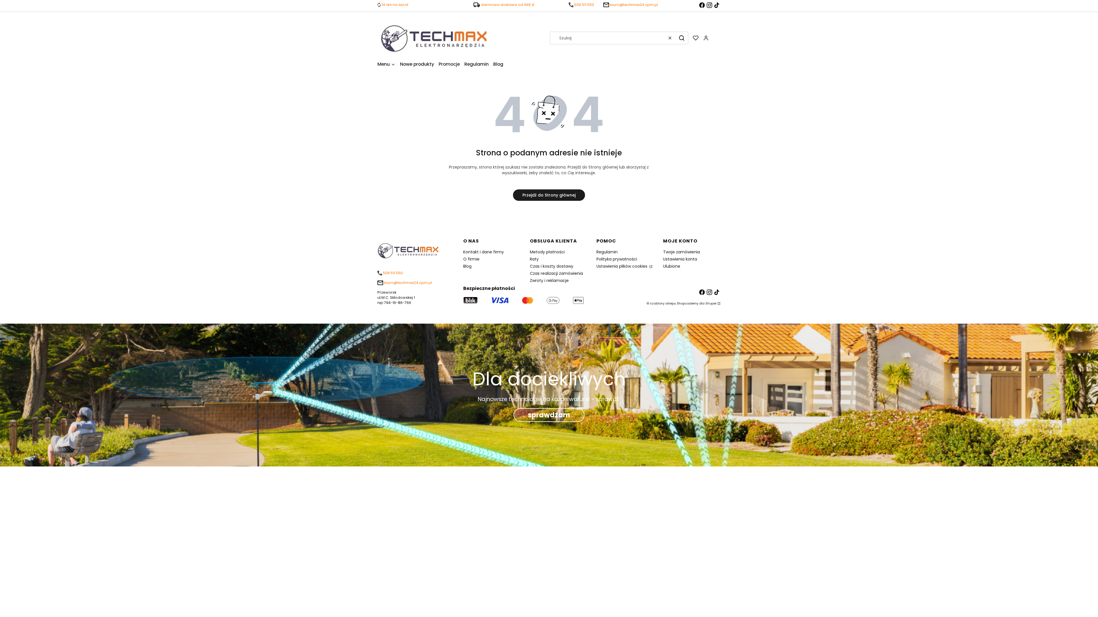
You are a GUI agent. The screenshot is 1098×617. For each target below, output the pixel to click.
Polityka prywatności (616, 259)
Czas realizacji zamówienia (556, 273)
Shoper (711, 303)
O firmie (471, 259)
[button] (682, 38)
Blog (467, 266)
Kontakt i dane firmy (483, 252)
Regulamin (607, 252)
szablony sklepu (663, 303)
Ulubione (671, 266)
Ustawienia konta (680, 259)
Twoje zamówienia (681, 252)
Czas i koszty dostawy (551, 266)
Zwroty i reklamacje (549, 280)
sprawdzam (549, 415)
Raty (534, 259)
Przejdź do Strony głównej (549, 195)
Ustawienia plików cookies (622, 266)
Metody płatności (547, 252)
